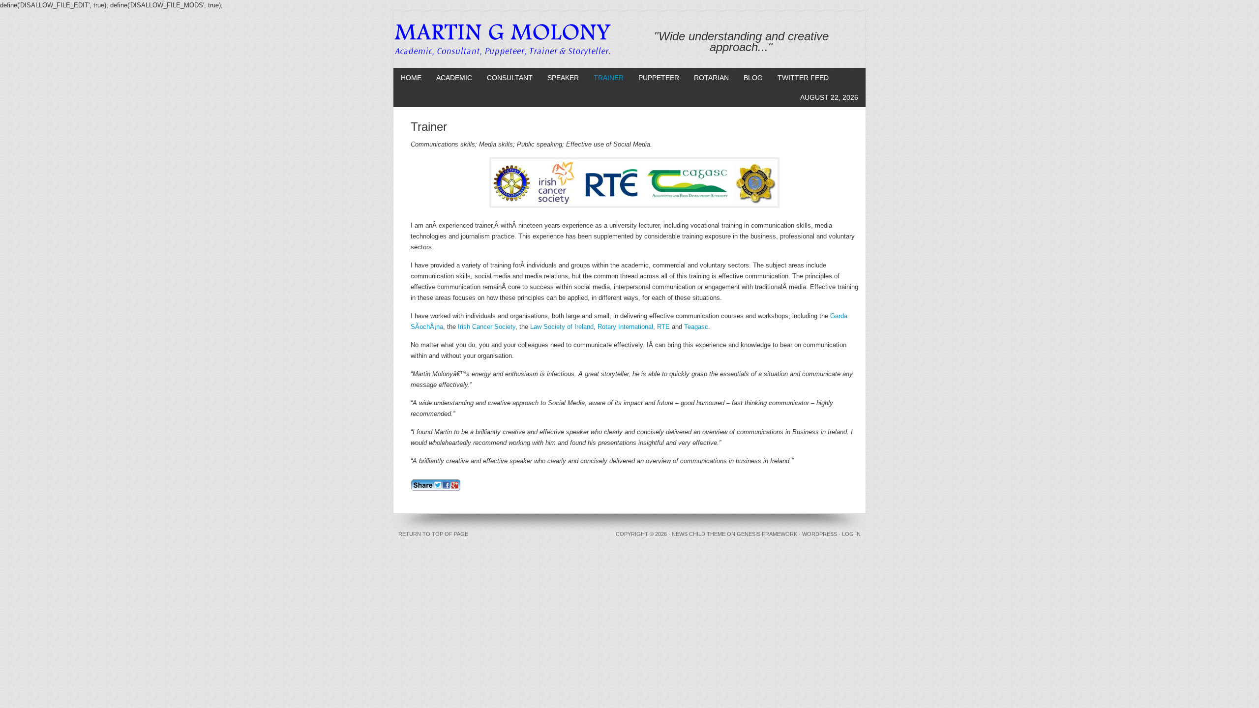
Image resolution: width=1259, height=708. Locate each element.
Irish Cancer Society (486, 326)
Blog (753, 78)
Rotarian (711, 78)
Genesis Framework (767, 534)
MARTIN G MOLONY (507, 38)
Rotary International (625, 326)
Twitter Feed (803, 78)
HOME (411, 78)
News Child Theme (698, 534)
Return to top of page (433, 534)
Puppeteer (658, 78)
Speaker (563, 78)
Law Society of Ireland (562, 326)
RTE (663, 326)
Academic (454, 78)
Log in (851, 534)
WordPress (819, 534)
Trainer (609, 78)
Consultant (510, 78)
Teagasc (696, 326)
